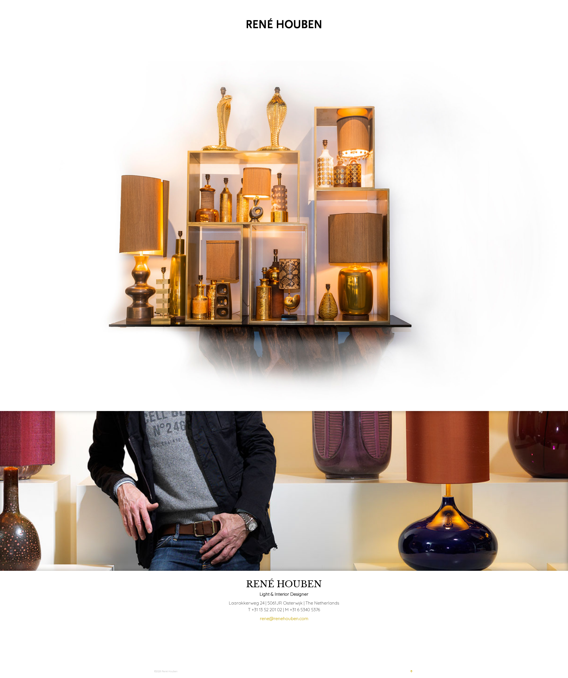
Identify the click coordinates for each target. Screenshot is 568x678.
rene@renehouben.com (284, 618)
